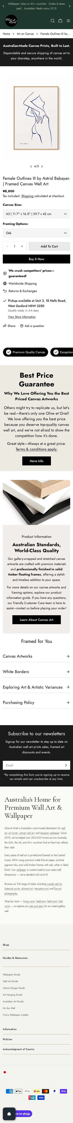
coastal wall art (54, 884)
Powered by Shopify (48, 1105)
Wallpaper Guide (11, 974)
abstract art (27, 888)
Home (6, 34)
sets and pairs (36, 906)
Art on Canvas (25, 34)
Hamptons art (41, 888)
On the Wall (9, 1008)
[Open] (9, 1114)
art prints (13, 833)
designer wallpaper (49, 833)
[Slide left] (31, 166)
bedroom (41, 901)
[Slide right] (42, 166)
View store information (22, 317)
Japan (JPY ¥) (16, 1072)
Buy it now (36, 259)
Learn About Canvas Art (36, 619)
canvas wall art (26, 833)
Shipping (27, 196)
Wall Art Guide (10, 981)
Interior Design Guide (14, 988)
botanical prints (12, 888)
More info (36, 461)
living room (29, 901)
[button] (3, 6)
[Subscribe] (66, 765)
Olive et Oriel (24, 1105)
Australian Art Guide (13, 1001)
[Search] (52, 20)
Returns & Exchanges (23, 291)
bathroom (52, 901)
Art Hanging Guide (12, 994)
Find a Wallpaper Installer (16, 1015)
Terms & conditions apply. (36, 449)
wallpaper (21, 870)
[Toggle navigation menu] (68, 21)
